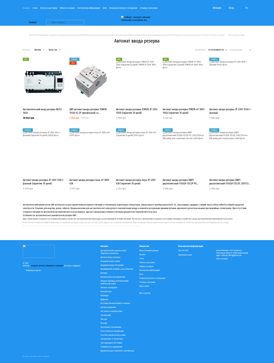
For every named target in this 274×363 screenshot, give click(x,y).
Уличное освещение (109, 287)
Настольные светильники (111, 327)
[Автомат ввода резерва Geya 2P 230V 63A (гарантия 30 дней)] (137, 152)
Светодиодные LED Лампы (111, 343)
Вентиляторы (106, 291)
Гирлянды (104, 295)
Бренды (104, 273)
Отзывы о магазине (148, 8)
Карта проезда (222, 259)
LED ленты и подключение (111, 311)
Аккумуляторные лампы (110, 261)
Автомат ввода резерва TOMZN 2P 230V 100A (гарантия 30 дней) (136, 111)
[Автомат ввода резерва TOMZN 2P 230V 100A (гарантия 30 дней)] (137, 81)
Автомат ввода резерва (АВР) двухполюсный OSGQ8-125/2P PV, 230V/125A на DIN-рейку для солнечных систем (183, 185)
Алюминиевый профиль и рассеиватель (117, 269)
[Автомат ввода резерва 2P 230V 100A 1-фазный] (230, 81)
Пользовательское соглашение (123, 8)
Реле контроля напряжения (112, 331)
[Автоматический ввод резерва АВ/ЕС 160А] (44, 81)
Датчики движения (108, 307)
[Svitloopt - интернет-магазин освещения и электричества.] (39, 251)
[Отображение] (248, 50)
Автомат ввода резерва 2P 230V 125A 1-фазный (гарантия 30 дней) (43, 181)
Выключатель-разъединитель (113, 277)
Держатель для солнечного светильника (117, 351)
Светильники (106, 315)
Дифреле (104, 299)
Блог (105, 8)
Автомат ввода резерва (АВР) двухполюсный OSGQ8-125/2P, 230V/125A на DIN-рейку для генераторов (230, 183)
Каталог (26, 8)
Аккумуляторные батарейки (112, 265)
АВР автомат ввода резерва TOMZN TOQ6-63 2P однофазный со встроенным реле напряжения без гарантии (88, 114)
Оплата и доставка (48, 8)
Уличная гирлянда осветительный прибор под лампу (114, 282)
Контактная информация (89, 8)
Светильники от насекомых (112, 339)
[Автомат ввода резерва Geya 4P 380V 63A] (90, 152)
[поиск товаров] (48, 22)
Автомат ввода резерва (110, 257)
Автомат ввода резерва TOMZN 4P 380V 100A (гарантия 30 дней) (183, 111)
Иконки (38, 49)
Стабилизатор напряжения (111, 347)
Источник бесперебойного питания (115, 303)
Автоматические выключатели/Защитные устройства (114, 251)
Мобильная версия (33, 270)
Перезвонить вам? (185, 255)
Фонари (104, 323)
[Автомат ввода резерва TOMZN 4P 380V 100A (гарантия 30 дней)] (184, 81)
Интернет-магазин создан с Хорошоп (36, 356)
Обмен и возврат (67, 8)
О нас (35, 8)
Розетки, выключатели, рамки (113, 335)
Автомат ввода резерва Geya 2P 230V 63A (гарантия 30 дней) (135, 181)
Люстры (104, 319)
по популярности (216, 49)
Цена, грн (53, 49)
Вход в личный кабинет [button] (149, 250)
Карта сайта (144, 286)
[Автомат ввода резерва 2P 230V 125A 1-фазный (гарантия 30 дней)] (44, 152)
